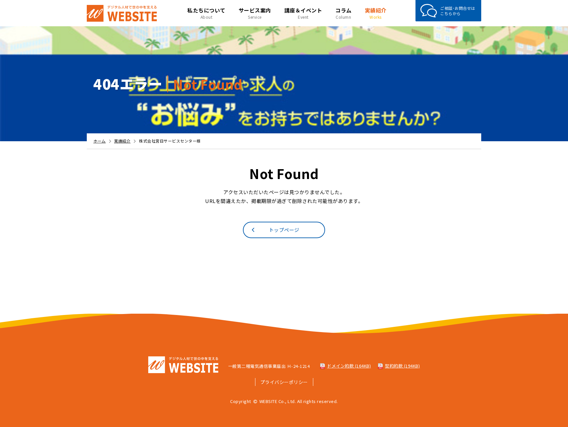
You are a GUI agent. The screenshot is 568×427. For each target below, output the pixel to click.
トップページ (284, 229)
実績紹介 (122, 141)
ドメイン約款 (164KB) (349, 366)
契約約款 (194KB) (402, 366)
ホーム (99, 141)
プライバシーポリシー (284, 382)
